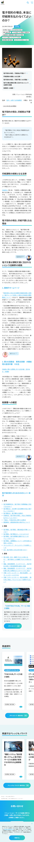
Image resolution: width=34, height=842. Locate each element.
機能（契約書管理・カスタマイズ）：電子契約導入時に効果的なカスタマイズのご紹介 (17, 569)
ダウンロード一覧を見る (16, 715)
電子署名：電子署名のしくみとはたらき (16, 534)
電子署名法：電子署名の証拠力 (13, 513)
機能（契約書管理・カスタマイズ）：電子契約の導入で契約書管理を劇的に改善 (17, 565)
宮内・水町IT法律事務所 (14, 100)
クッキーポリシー (8, 829)
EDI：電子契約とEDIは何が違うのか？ (15, 550)
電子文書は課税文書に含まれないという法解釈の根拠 (16, 84)
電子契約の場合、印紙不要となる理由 (15, 80)
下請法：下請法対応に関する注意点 (14, 520)
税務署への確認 (8, 88)
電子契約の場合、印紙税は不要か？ (14, 73)
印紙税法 (5, 190)
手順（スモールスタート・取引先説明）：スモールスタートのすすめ (17, 574)
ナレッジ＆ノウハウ (10, 796)
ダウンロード (12, 626)
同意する (17, 838)
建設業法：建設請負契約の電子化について (16, 522)
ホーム (2, 796)
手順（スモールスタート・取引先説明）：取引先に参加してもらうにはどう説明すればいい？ (17, 579)
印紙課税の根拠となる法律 (11, 76)
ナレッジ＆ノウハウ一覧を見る (16, 785)
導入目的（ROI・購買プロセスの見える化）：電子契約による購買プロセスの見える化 (17, 559)
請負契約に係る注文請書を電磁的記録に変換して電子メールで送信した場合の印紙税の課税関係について (16, 295)
